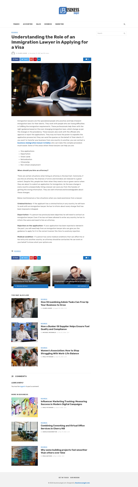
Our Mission (74, 478)
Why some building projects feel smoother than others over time (64, 451)
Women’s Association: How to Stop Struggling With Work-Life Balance (60, 352)
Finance (16, 24)
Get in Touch (64, 478)
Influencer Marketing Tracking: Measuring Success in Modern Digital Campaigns (64, 402)
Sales (38, 24)
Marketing (59, 24)
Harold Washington (50, 432)
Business (48, 24)
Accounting (28, 24)
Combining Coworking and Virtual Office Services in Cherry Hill (63, 427)
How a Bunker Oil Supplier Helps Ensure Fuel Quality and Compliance (65, 327)
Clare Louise (22, 53)
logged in (23, 386)
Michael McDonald (49, 332)
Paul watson (47, 456)
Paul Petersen (48, 356)
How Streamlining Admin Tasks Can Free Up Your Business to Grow (64, 303)
